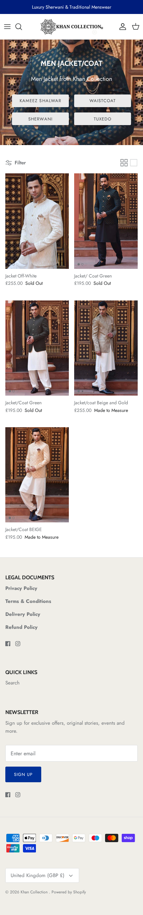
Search (12, 682)
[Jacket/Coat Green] (37, 348)
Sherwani (40, 119)
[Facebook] (7, 643)
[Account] (121, 26)
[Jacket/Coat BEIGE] (37, 475)
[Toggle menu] (7, 26)
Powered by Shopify (69, 892)
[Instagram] (17, 643)
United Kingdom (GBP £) (38, 875)
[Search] (22, 26)
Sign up (23, 774)
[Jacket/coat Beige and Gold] (106, 348)
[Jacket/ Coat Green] (106, 221)
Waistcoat (102, 100)
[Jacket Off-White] (37, 221)
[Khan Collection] (71, 26)
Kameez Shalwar (40, 100)
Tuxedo (102, 119)
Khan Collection (35, 892)
